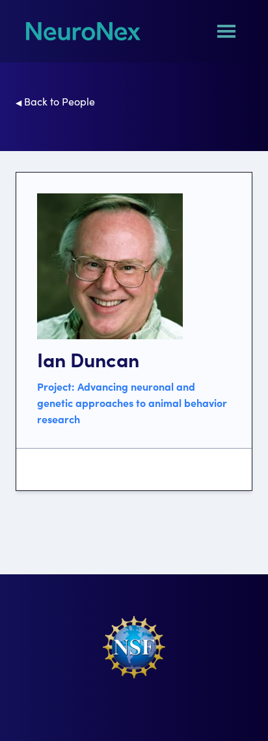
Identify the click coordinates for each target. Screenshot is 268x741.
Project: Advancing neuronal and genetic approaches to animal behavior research (132, 402)
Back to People (55, 101)
